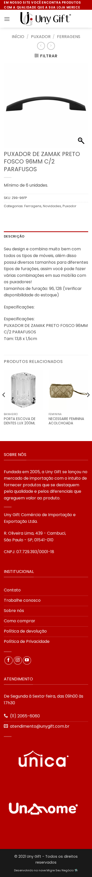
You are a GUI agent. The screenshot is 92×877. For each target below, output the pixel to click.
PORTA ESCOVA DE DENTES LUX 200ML (20, 421)
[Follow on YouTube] (27, 660)
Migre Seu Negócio (60, 870)
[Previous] (4, 405)
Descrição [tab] (14, 236)
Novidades (52, 206)
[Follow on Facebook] (8, 660)
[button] (7, 19)
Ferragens (68, 37)
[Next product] (41, 46)
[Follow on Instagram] (18, 660)
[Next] (88, 405)
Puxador (41, 37)
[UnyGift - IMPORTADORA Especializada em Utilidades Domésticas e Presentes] (46, 19)
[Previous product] (51, 46)
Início (18, 37)
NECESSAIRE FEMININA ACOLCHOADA (66, 421)
